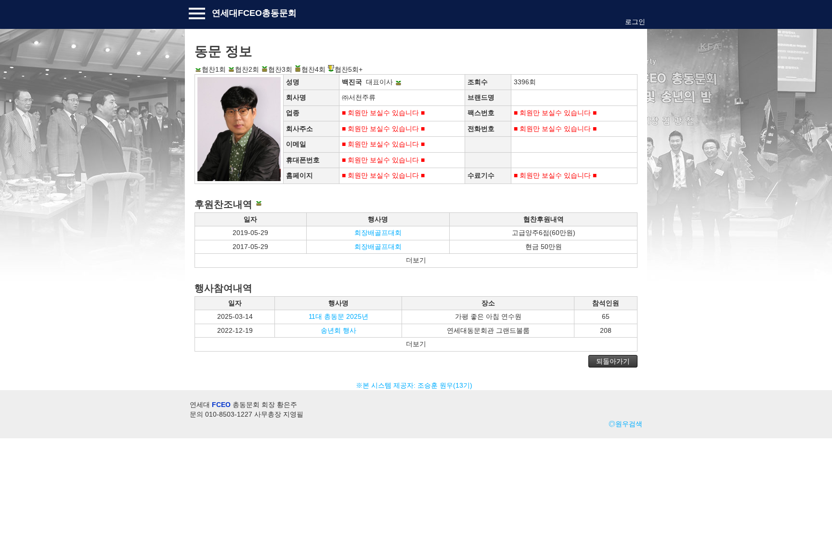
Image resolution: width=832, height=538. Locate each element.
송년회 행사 (338, 330)
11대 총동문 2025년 (338, 316)
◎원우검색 (625, 424)
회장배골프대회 (378, 232)
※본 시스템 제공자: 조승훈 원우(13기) (416, 385)
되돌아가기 (613, 361)
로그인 (635, 22)
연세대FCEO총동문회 (254, 13)
